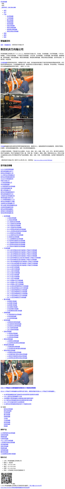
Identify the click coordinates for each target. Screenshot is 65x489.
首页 (5, 10)
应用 (28, 487)
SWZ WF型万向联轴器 (13, 276)
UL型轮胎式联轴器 (12, 333)
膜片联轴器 (10, 20)
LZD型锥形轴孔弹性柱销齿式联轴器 (17, 354)
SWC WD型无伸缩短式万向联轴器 (16, 297)
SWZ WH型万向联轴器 (13, 269)
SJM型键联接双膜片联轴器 (14, 310)
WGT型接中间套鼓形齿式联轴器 (16, 246)
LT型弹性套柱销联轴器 (13, 346)
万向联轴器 (10, 18)
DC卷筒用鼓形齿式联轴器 (8, 186)
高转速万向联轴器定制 (7, 211)
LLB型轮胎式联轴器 (12, 337)
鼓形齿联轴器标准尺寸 (7, 171)
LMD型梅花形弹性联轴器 (14, 324)
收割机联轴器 (4, 435)
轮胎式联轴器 (11, 25)
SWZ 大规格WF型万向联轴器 (15, 282)
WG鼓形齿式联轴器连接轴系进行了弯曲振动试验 (17, 404)
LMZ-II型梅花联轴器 (12, 329)
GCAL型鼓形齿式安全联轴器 (15, 235)
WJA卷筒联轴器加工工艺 (8, 199)
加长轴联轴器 (4, 444)
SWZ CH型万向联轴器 (13, 271)
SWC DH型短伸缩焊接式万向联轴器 (17, 290)
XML (4, 487)
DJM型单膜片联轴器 (12, 308)
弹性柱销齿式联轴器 (12, 31)
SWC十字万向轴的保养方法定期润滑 (14, 402)
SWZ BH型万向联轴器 (13, 267)
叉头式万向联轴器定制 (7, 178)
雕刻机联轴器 (4, 452)
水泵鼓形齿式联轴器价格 (8, 196)
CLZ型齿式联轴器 (12, 219)
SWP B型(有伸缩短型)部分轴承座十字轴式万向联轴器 (22, 252)
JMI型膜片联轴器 (12, 301)
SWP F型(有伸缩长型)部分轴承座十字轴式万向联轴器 (22, 259)
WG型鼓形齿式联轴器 (13, 237)
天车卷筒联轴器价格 (6, 188)
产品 (5, 14)
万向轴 (2, 146)
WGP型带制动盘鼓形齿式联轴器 (16, 240)
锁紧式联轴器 (4, 446)
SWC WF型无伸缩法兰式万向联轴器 (17, 295)
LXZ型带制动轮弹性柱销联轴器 (16, 343)
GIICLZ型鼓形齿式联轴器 (14, 227)
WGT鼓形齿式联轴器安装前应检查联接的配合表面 (18, 400)
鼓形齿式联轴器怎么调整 (8, 201)
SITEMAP (9, 487)
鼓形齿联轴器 (7, 411)
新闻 (5, 33)
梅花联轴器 (10, 23)
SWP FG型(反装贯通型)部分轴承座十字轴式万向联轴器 (22, 265)
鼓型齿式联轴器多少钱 (7, 173)
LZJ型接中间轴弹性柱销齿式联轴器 (17, 356)
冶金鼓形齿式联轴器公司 (8, 203)
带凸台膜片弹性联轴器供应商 (9, 205)
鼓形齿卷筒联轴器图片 (7, 209)
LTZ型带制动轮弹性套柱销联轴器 (16, 348)
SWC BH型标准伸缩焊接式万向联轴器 (17, 286)
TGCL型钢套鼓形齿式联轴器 (15, 238)
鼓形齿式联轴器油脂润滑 (8, 177)
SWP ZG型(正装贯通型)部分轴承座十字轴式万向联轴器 (22, 263)
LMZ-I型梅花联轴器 (12, 327)
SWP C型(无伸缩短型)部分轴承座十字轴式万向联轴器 (22, 254)
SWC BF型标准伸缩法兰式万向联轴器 (17, 288)
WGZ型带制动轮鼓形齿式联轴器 (16, 244)
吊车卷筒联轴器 (5, 184)
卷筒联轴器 (10, 22)
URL (2, 487)
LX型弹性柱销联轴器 (13, 341)
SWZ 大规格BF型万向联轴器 (15, 280)
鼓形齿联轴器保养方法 (7, 194)
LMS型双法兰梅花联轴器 (14, 325)
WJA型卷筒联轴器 (12, 318)
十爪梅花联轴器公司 (6, 182)
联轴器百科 (8, 45)
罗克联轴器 (4, 1)
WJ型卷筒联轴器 (11, 316)
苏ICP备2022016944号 (35, 485)
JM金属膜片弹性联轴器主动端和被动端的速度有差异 (18, 398)
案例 (5, 35)
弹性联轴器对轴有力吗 (7, 197)
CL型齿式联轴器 (11, 218)
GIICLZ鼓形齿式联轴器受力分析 (13, 396)
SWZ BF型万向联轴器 (13, 274)
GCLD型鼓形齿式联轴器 (14, 233)
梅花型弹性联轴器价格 (7, 213)
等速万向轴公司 (5, 180)
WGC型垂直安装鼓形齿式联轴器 (16, 242)
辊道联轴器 (4, 448)
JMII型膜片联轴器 (12, 305)
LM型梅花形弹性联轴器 (13, 322)
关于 (5, 12)
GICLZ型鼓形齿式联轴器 (14, 223)
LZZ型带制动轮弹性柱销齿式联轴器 (17, 358)
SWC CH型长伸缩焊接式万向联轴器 (17, 291)
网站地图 (14, 487)
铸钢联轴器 (4, 436)
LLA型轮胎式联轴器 (12, 335)
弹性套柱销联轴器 (12, 29)
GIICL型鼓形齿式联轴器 (14, 225)
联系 (5, 37)
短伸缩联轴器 (4, 450)
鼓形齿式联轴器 (8, 409)
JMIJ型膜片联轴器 (12, 303)
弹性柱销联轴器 (11, 27)
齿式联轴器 (10, 16)
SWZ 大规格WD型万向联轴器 (15, 284)
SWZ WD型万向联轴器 (13, 272)
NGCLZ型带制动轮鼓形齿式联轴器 (17, 231)
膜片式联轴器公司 (6, 190)
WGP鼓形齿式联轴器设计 (8, 175)
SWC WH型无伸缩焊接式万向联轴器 (17, 293)
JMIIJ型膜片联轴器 (12, 307)
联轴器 (6, 426)
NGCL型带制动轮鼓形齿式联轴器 (16, 229)
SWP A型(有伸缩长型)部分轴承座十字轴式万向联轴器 (22, 250)
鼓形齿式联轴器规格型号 (8, 192)
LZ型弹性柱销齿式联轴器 (14, 352)
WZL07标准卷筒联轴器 (7, 169)
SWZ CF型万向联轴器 (13, 278)
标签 (25, 487)
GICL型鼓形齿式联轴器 (13, 221)
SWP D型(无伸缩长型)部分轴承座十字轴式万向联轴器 (22, 255)
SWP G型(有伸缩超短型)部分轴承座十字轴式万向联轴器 (22, 261)
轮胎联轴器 (7, 424)
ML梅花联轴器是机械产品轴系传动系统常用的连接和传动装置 (21, 394)
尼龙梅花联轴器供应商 (7, 207)
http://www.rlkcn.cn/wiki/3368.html (43, 160)
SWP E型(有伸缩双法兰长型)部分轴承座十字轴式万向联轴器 (24, 257)
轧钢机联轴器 (4, 438)
